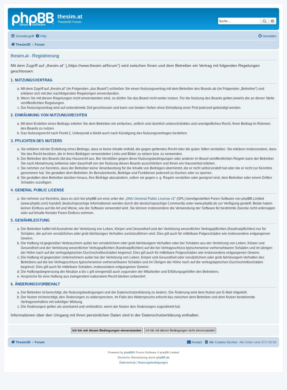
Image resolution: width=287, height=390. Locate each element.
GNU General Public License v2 (150, 199)
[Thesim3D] (33, 18)
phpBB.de (163, 357)
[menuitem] (41, 36)
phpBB (128, 352)
